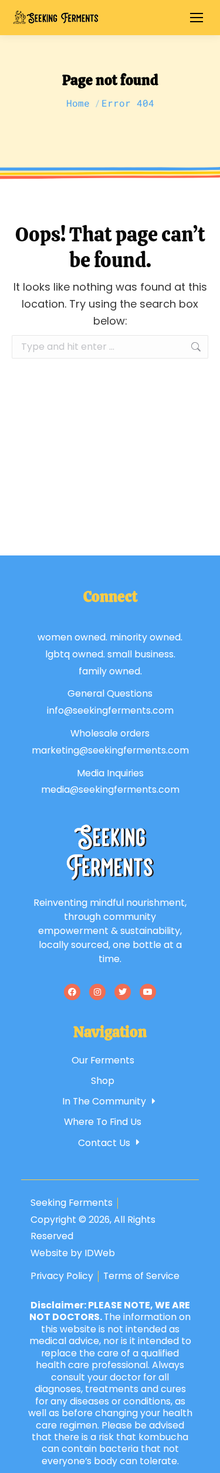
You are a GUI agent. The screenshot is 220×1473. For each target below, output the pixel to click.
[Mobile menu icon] (196, 17)
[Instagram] (97, 992)
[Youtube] (148, 992)
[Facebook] (72, 992)
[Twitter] (122, 992)
